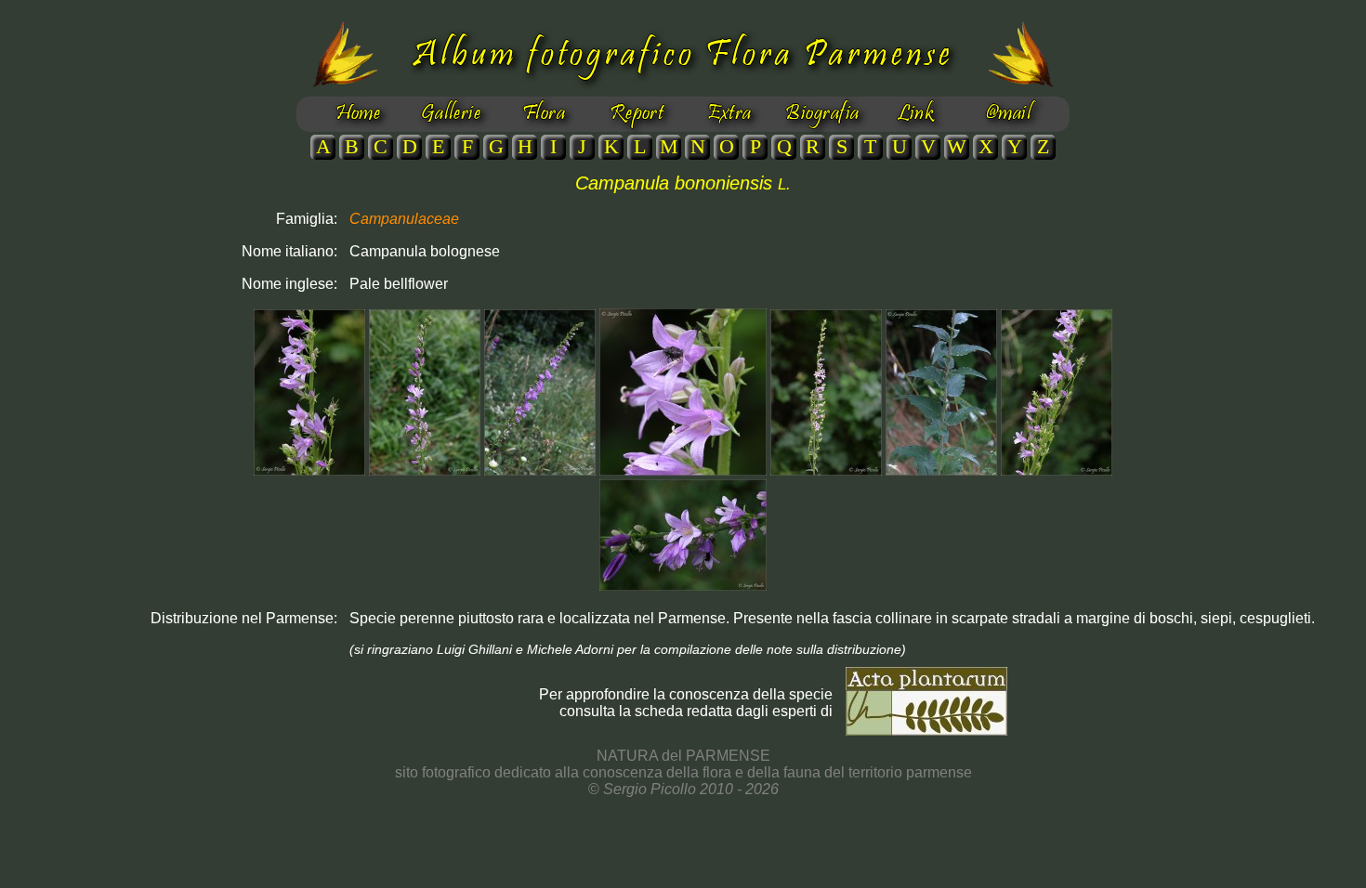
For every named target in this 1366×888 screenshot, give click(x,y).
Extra (729, 114)
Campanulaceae (404, 219)
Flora (543, 114)
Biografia (822, 114)
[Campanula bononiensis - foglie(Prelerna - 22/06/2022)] (941, 470)
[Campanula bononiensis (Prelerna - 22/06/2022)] (309, 470)
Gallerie (451, 114)
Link (916, 114)
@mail (1008, 114)
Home (358, 114)
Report (637, 114)
